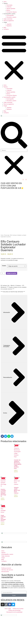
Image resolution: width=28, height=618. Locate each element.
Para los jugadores (9, 20)
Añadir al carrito (11, 273)
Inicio (5, 1)
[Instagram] (2, 604)
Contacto (6, 29)
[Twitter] (13, 604)
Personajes (9, 5)
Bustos (8, 10)
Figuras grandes (10, 8)
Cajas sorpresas (8, 19)
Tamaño (4, 265)
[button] (14, 57)
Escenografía (10, 15)
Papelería (8, 25)
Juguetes (8, 24)
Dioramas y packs (11, 17)
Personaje (6, 235)
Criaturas (8, 6)
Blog (5, 27)
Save (17, 445)
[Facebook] (9, 604)
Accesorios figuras (11, 12)
